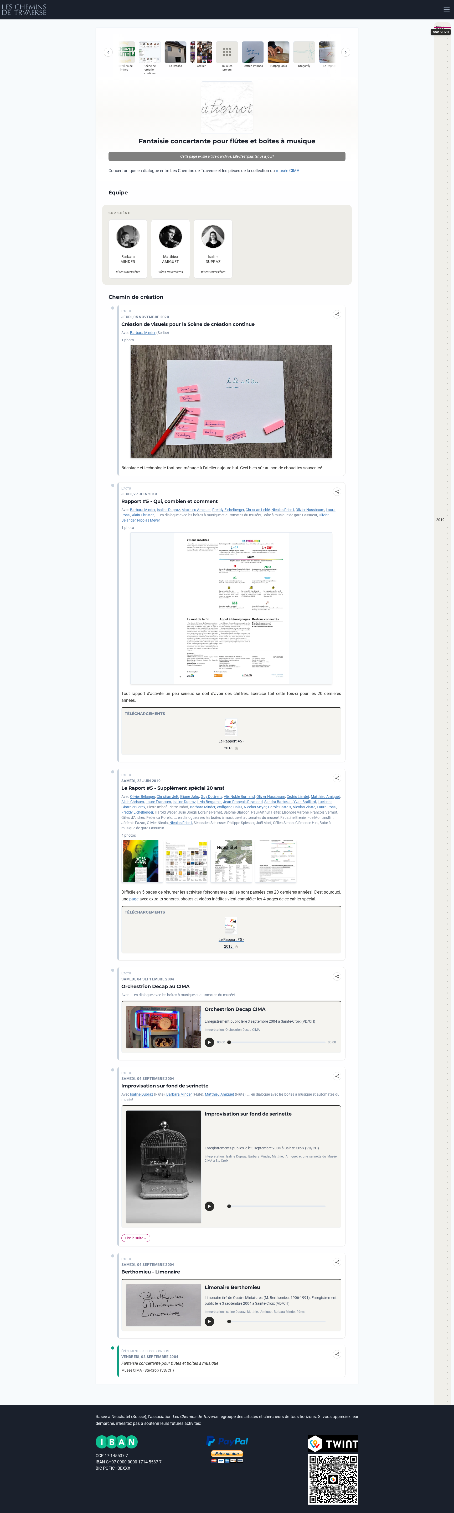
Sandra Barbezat (278, 802)
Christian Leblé (258, 510)
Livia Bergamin (209, 802)
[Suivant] (345, 52)
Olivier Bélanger (142, 796)
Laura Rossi (326, 807)
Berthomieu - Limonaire (150, 1272)
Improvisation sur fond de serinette (164, 1086)
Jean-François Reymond (243, 802)
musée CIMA (287, 170)
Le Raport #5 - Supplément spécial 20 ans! (172, 788)
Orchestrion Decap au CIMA (155, 986)
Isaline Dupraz (168, 510)
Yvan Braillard (304, 802)
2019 (440, 520)
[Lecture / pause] (209, 1042)
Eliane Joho (189, 796)
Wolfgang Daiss (229, 807)
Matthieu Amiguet (196, 510)
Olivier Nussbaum (310, 510)
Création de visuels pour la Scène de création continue (188, 324)
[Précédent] (108, 52)
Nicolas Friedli (282, 510)
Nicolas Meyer (148, 520)
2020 (440, 27)
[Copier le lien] (337, 314)
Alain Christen (143, 515)
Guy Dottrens (211, 796)
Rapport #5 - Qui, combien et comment (169, 501)
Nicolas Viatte (304, 807)
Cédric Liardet (298, 796)
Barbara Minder (143, 333)
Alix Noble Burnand (239, 796)
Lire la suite (134, 1238)
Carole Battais (279, 807)
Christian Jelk (168, 796)
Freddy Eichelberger (228, 510)
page (133, 898)
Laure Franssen (158, 802)
